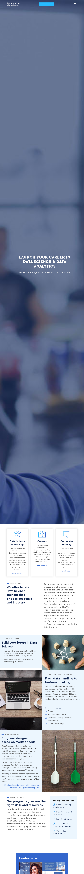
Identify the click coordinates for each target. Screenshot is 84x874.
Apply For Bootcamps (47, 4)
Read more (16, 573)
